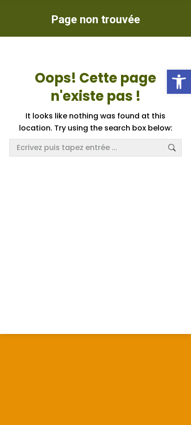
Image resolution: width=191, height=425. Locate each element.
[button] (179, 82)
